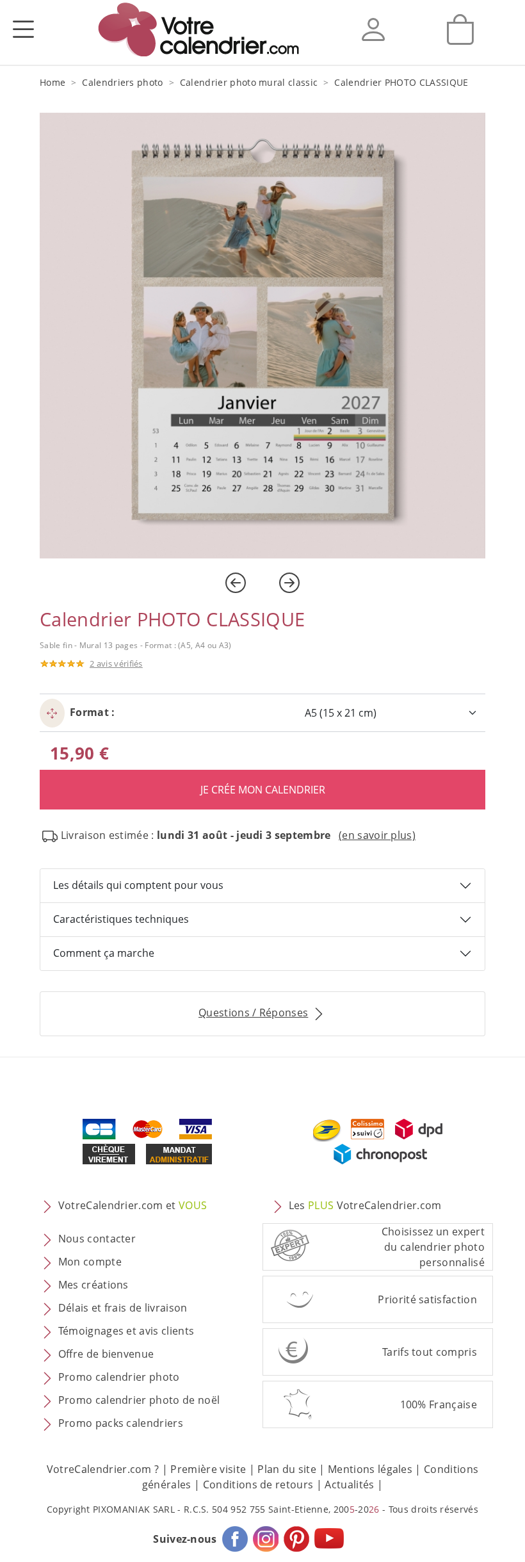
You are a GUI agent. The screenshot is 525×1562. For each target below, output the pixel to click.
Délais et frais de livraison (123, 1308)
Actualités (349, 1484)
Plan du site (286, 1469)
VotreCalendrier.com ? (103, 1469)
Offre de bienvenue (106, 1354)
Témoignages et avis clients (126, 1331)
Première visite (208, 1469)
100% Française (438, 1404)
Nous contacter (97, 1239)
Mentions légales (370, 1469)
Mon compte (90, 1262)
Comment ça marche (103, 953)
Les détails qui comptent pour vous (138, 885)
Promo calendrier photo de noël (139, 1400)
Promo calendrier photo (119, 1377)
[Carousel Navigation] (262, 582)
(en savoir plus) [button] (377, 835)
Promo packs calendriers (120, 1423)
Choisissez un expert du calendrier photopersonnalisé (433, 1246)
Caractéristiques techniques (121, 919)
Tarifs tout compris (429, 1352)
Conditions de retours (258, 1484)
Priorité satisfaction (427, 1299)
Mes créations (93, 1285)
